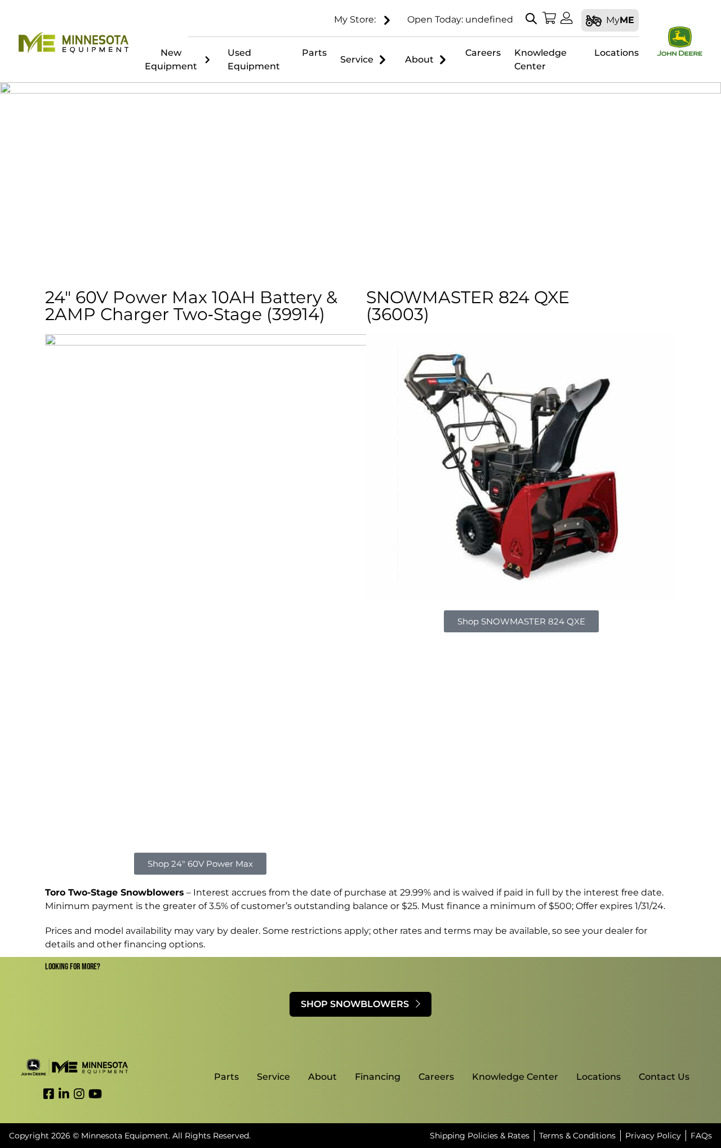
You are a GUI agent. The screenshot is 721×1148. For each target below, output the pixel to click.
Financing (377, 1076)
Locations (598, 1076)
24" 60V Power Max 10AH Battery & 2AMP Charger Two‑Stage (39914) (191, 306)
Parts (226, 1076)
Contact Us (664, 1076)
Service (356, 59)
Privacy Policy (653, 1136)
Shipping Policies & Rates (479, 1136)
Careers (436, 1076)
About (419, 59)
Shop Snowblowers (356, 1004)
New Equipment (171, 59)
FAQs (701, 1136)
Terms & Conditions (577, 1136)
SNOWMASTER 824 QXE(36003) (467, 306)
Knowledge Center (515, 1076)
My (620, 20)
